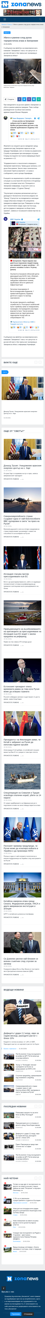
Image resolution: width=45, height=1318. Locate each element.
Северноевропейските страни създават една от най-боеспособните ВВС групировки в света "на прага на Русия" (22, 520)
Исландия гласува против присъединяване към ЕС (16, 575)
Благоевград (17, 1241)
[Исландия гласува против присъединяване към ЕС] (22, 558)
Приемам (16, 1314)
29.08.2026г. (33, 1203)
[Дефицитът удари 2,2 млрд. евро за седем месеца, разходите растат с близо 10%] (22, 1012)
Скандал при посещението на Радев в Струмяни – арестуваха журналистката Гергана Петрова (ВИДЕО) (26, 1236)
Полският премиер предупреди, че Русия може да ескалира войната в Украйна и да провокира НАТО (21, 848)
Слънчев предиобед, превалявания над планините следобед (28, 1077)
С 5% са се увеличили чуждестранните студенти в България (26, 1199)
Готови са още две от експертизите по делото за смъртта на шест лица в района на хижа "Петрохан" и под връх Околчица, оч (27, 1187)
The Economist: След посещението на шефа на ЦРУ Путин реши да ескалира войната (28, 1056)
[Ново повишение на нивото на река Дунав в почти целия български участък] (8, 1223)
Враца (18, 1117)
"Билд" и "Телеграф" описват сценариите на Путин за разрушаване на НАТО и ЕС (26, 1067)
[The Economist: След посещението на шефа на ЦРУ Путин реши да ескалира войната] (9, 1056)
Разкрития (19, 1071)
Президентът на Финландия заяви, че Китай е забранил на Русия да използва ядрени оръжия (22, 742)
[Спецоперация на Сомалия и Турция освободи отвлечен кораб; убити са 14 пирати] (22, 776)
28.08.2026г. (24, 1192)
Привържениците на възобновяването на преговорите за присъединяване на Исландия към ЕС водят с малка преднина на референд (22, 633)
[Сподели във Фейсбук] (19, 99)
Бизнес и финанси (10, 1048)
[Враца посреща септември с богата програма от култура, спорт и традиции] (8, 1250)
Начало (4, 24)
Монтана (15, 1192)
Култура (18, 1149)
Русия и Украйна (22, 1060)
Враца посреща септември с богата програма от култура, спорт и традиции (27, 1248)
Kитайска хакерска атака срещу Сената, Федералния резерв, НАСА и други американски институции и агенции (22, 905)
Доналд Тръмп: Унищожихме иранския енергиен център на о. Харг (20, 412)
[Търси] (39, 20)
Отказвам (28, 1314)
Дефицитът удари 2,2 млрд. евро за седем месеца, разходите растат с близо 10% (21, 1035)
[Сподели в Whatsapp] (39, 99)
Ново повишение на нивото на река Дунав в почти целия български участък (25, 1223)
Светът (10, 24)
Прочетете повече (11, 479)
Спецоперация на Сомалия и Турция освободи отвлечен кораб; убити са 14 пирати (22, 795)
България (19, 1080)
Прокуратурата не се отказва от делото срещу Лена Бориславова (28, 1124)
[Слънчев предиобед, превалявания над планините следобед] (9, 1078)
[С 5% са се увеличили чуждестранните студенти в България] (8, 1201)
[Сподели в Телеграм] (34, 99)
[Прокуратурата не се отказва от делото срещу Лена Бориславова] (9, 1125)
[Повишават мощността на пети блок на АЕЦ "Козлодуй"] (9, 1115)
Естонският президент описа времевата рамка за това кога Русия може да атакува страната (21, 689)
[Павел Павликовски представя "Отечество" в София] (9, 1147)
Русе (14, 1227)
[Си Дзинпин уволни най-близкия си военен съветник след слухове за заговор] (22, 942)
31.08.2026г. (23, 1048)
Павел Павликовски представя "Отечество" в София (27, 1145)
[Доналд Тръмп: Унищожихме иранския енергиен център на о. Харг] (22, 388)
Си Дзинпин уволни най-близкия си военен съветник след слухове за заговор (21, 961)
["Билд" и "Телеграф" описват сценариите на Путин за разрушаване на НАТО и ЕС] (9, 1067)
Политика (19, 1127)
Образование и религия (20, 1203)
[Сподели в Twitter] (24, 99)
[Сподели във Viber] (29, 99)
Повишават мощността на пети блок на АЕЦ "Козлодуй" (27, 1114)
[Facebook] (4, 1288)
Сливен (15, 1215)
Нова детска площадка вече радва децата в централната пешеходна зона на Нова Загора (27, 1210)
